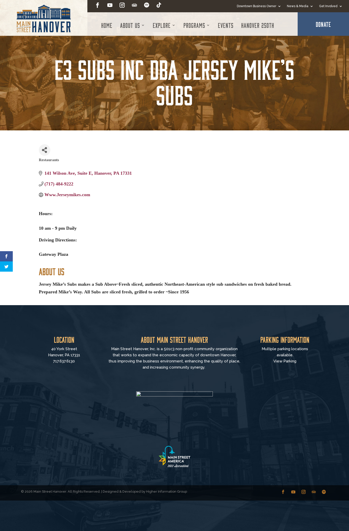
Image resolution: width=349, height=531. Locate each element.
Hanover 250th (257, 25)
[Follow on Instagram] (122, 5)
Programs (194, 25)
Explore (162, 25)
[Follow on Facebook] (97, 5)
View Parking (284, 361)
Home (106, 25)
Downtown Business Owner (256, 6)
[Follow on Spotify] (147, 5)
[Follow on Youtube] (110, 5)
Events (226, 25)
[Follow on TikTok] (159, 5)
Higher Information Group (166, 491)
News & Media (297, 6)
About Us (130, 25)
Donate (323, 24)
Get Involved (328, 6)
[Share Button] (44, 150)
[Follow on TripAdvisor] (134, 5)
